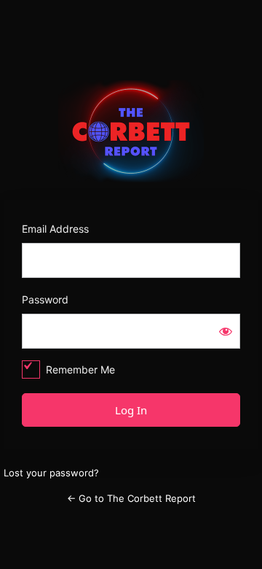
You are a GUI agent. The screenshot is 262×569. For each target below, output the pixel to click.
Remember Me (80, 369)
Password (45, 299)
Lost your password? (51, 473)
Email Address (55, 228)
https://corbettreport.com (131, 131)
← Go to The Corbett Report (131, 498)
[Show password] (225, 331)
